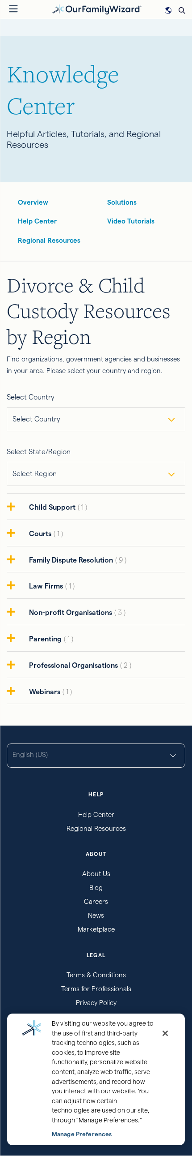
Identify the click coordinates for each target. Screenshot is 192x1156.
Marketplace (96, 929)
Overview (33, 202)
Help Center (37, 221)
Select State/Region (39, 452)
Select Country (30, 397)
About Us (96, 873)
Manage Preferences (82, 1134)
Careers (96, 901)
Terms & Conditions (96, 975)
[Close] (165, 1033)
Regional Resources (49, 240)
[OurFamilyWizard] (97, 9)
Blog (96, 887)
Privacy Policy (96, 1002)
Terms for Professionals (96, 989)
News (96, 915)
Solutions (122, 202)
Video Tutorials (130, 221)
